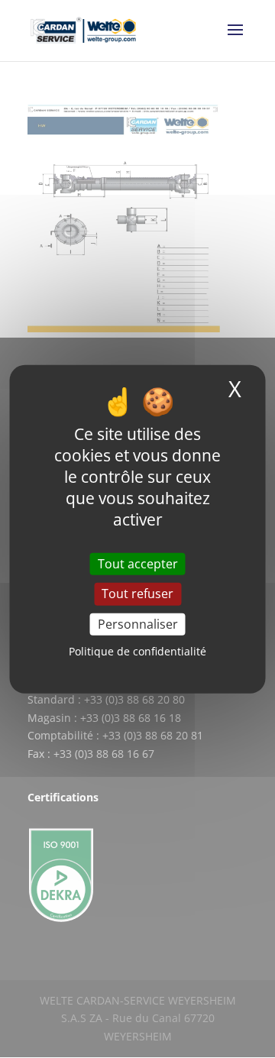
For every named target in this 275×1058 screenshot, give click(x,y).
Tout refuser (137, 593)
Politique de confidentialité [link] (137, 651)
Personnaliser (138, 623)
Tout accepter (138, 563)
